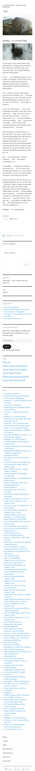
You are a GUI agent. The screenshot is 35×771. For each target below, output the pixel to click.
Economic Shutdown (11, 307)
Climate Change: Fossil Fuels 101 (14, 380)
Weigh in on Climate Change (14, 725)
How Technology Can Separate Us (16, 526)
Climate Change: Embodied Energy (15, 366)
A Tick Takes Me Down (12, 533)
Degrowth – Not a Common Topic (16, 423)
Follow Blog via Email (10, 327)
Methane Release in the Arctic (15, 515)
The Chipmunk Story (11, 556)
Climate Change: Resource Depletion (16, 376)
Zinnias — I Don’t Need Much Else (16, 633)
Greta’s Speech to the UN (13, 629)
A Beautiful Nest (10, 656)
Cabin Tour (7, 362)
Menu (6, 11)
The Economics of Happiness (14, 312)
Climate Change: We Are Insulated (15, 369)
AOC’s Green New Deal (12, 727)
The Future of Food (11, 455)
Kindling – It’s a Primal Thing (14, 416)
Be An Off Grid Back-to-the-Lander (16, 309)
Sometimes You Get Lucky (13, 665)
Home (5, 737)
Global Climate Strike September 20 (17, 635)
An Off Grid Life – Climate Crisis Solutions (14, 6)
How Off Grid (7, 749)
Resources (6, 757)
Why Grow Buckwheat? (12, 558)
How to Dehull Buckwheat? (14, 535)
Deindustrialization (11, 626)
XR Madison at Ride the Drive (14, 670)
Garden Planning (10, 679)
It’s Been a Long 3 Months (13, 562)
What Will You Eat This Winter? (15, 519)
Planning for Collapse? (12, 645)
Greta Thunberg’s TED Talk (14, 709)
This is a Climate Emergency (14, 649)
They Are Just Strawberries (13, 658)
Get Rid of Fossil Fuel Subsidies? (15, 569)
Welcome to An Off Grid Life (14, 631)
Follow (7, 347)
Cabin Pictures (8, 753)
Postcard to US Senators (12, 318)
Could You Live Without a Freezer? (16, 499)
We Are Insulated (10, 487)
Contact (5, 741)
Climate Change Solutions (12, 373)
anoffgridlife (9, 235)
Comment (26, 264)
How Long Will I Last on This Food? (16, 638)
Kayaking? (7, 693)
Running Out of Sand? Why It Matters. (17, 647)
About (5, 745)
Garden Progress (10, 667)
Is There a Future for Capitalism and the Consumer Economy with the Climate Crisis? (17, 464)
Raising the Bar (9, 530)
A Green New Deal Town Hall (14, 672)
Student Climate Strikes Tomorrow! (16, 695)
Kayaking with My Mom (12, 640)
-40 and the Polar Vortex (13, 729)
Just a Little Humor (11, 642)
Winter (6, 715)
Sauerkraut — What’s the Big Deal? (16, 681)
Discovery (7, 674)
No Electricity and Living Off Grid (16, 528)
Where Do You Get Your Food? (15, 560)
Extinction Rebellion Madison (14, 677)
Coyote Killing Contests (12, 697)
